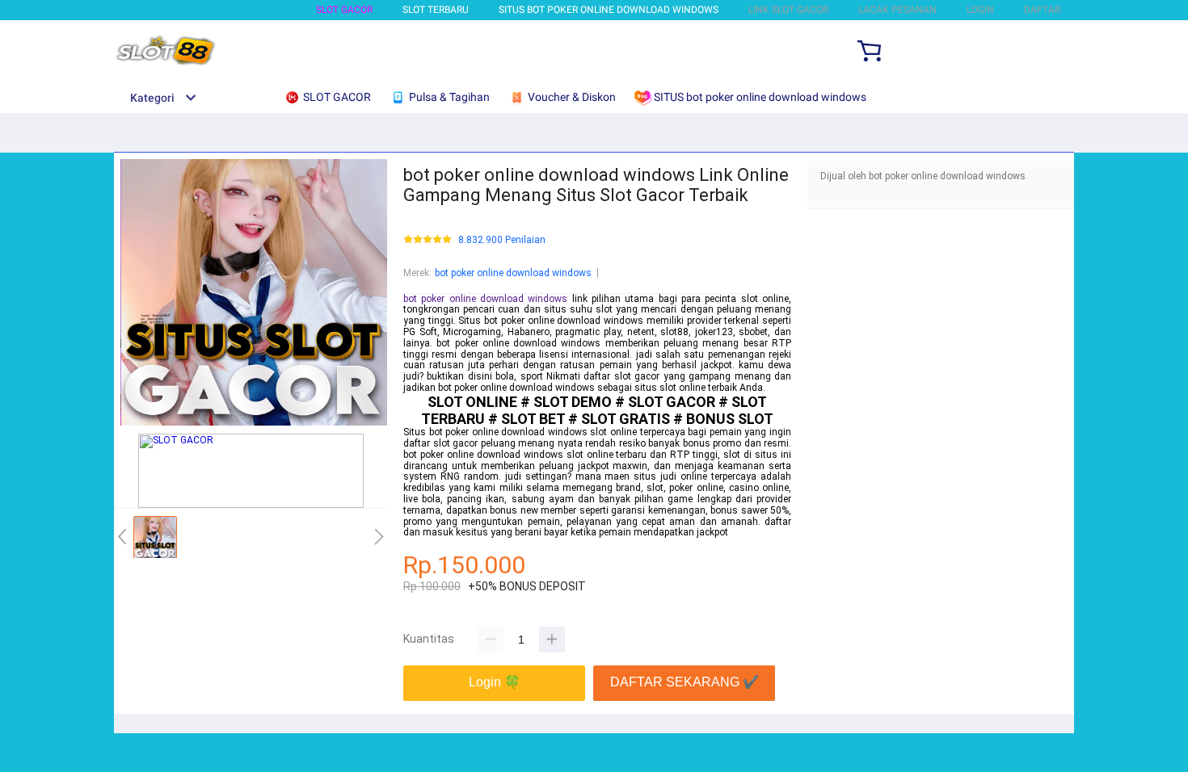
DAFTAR (1042, 9)
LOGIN (980, 9)
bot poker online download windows (513, 273)
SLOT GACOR (344, 9)
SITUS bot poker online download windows (608, 9)
